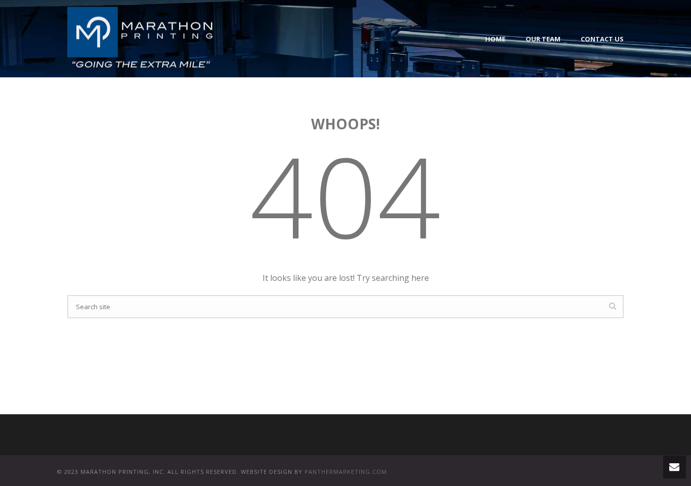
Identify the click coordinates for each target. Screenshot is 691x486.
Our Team (543, 38)
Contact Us (602, 38)
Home (495, 38)
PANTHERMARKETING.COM (346, 471)
